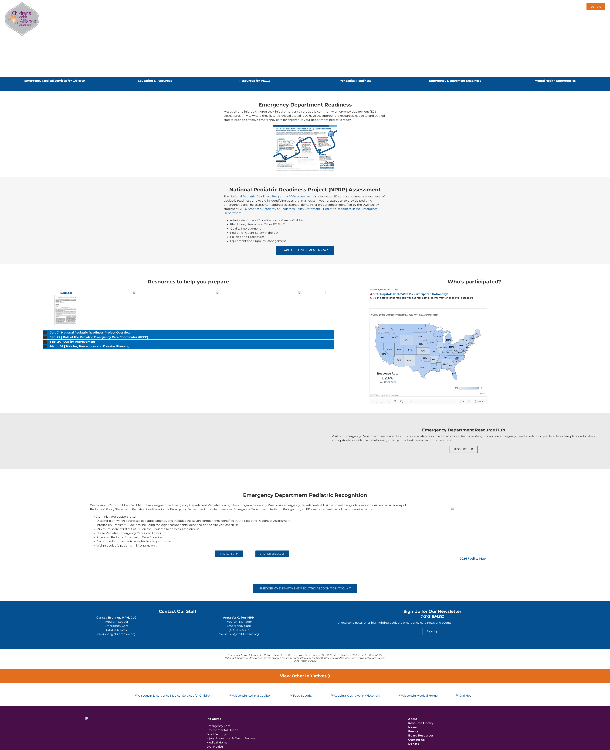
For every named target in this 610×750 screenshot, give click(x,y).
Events (413, 731)
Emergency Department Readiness (455, 81)
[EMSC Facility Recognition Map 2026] (473, 508)
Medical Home (217, 742)
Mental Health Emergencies (555, 81)
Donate (595, 6)
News (412, 727)
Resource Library (420, 723)
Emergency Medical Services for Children (54, 81)
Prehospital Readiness (355, 81)
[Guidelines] (65, 292)
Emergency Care (218, 726)
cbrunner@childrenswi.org (116, 634)
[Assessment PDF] (147, 292)
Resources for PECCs (254, 81)
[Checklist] (229, 292)
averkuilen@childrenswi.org (239, 634)
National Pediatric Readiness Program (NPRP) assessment (272, 196)
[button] (576, 6)
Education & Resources (155, 81)
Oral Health (215, 746)
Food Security (216, 734)
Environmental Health (222, 730)
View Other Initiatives (304, 675)
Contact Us (416, 739)
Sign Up (432, 631)
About (412, 719)
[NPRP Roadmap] (305, 126)
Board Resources (421, 735)
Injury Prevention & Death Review (231, 738)
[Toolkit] (311, 292)
